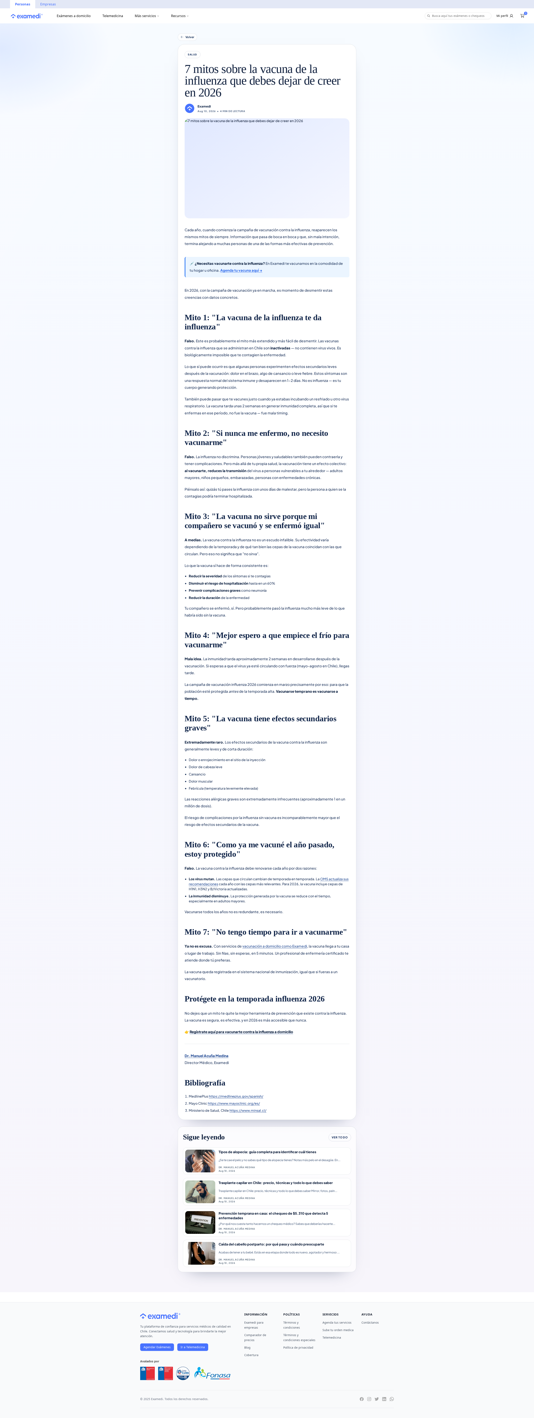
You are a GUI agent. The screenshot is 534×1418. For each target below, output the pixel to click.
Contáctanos (370, 1322)
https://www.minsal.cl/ (247, 1110)
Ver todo (340, 1137)
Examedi (204, 106)
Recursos (178, 16)
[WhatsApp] (392, 1399)
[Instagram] (369, 1399)
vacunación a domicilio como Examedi (274, 946)
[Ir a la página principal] (26, 16)
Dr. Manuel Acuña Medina (206, 1055)
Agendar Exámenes (157, 1347)
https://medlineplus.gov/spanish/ (236, 1096)
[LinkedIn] (384, 1399)
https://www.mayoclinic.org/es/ (234, 1103)
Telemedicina (112, 16)
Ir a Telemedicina (193, 1347)
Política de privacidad (298, 1347)
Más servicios (145, 16)
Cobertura (251, 1355)
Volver (189, 37)
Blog (247, 1347)
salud (192, 54)
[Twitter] (377, 1399)
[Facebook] (362, 1399)
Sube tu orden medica (338, 1330)
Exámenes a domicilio (74, 16)
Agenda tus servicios (336, 1322)
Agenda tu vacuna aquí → (241, 270)
